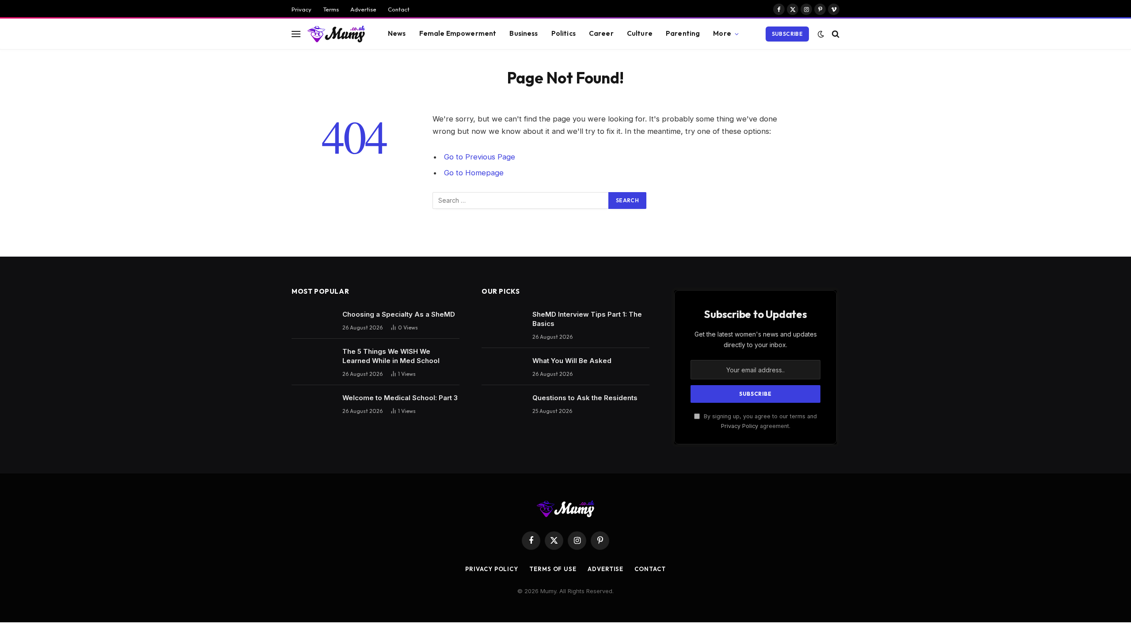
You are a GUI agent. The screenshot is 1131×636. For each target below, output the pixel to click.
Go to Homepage (474, 172)
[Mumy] (336, 34)
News (397, 33)
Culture (640, 33)
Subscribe (787, 33)
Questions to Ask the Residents (585, 398)
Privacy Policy (739, 426)
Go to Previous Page (479, 156)
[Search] (834, 34)
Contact (399, 9)
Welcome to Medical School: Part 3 (400, 398)
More (722, 33)
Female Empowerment (458, 33)
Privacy (301, 9)
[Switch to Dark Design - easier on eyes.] (821, 34)
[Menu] (296, 34)
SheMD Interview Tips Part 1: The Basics (587, 319)
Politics (563, 33)
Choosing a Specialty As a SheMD (398, 314)
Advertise (363, 9)
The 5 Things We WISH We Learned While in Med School (391, 356)
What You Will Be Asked (571, 360)
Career (601, 33)
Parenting (683, 33)
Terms (331, 9)
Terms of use (553, 568)
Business (523, 33)
